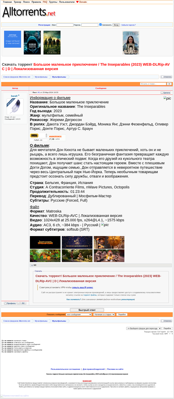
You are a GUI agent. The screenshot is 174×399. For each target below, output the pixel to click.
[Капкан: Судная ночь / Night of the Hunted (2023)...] (33, 42)
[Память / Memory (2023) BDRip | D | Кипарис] (13, 42)
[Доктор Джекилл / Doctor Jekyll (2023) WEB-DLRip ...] (92, 42)
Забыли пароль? (128, 25)
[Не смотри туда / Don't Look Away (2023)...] (112, 42)
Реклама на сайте (115, 369)
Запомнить (107, 25)
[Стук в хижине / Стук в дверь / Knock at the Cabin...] (53, 42)
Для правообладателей (94, 369)
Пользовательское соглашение (65, 369)
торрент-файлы (90, 295)
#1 (39, 92)
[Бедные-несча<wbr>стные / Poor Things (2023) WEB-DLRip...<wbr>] (132, 42)
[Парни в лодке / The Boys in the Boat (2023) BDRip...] (151, 42)
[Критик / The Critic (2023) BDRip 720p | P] (72, 42)
